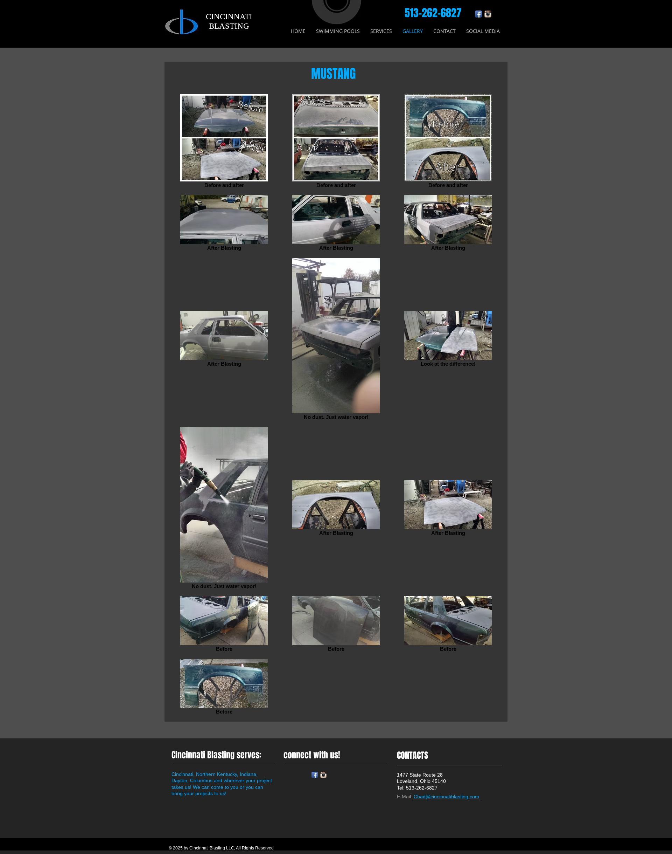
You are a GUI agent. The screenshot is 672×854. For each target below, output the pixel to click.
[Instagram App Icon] (487, 14)
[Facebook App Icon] (478, 14)
